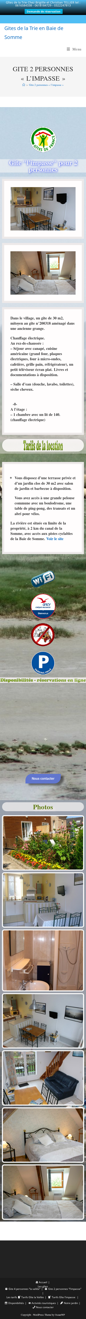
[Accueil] (23, 85)
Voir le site (54, 538)
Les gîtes (43, 1286)
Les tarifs (11, 1297)
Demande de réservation (44, 11)
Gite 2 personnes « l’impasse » (46, 85)
